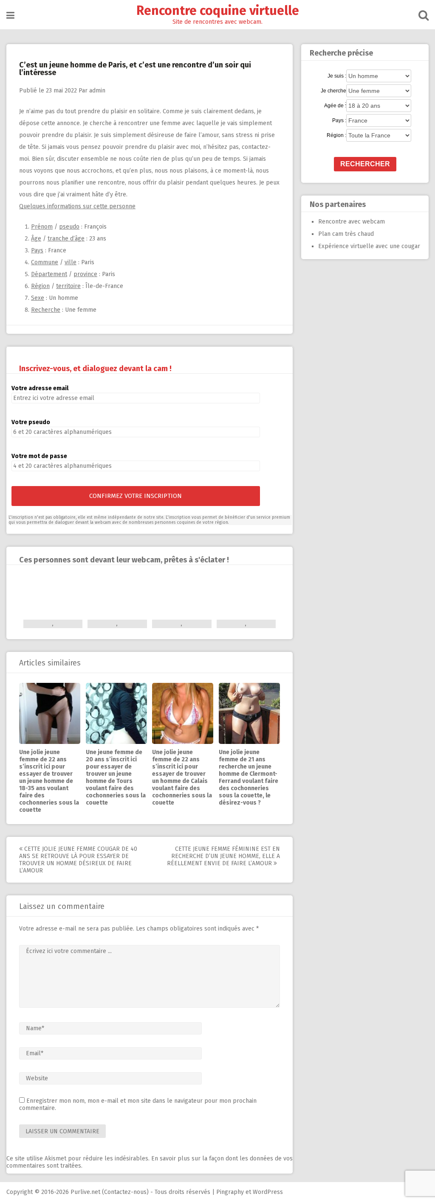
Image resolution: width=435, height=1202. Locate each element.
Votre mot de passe (39, 456)
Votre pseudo (30, 422)
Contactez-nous (125, 1192)
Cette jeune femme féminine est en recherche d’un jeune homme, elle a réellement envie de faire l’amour (223, 856)
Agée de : (335, 106)
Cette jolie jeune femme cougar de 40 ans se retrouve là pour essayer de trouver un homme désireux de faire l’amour (78, 859)
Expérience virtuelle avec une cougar (369, 246)
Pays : (339, 120)
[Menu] (10, 15)
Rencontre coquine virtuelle (217, 10)
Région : (336, 135)
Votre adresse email (39, 388)
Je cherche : (333, 91)
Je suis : (337, 76)
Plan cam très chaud (346, 234)
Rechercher (365, 164)
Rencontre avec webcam (351, 221)
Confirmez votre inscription (135, 496)
